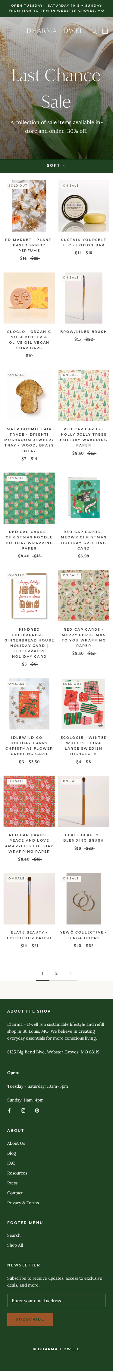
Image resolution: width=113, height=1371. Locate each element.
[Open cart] (105, 31)
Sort (54, 166)
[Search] (94, 30)
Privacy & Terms (23, 1202)
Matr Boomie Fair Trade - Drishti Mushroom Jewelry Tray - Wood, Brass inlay (29, 440)
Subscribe (30, 1319)
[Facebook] (9, 1110)
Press (12, 1183)
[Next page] (70, 974)
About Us (16, 1143)
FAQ (11, 1163)
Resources (17, 1173)
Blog (11, 1153)
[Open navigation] (8, 30)
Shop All (15, 1245)
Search (13, 1235)
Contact (15, 1193)
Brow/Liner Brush (83, 332)
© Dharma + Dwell (56, 1349)
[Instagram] (23, 1110)
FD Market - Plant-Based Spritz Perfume (29, 246)
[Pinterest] (37, 1110)
